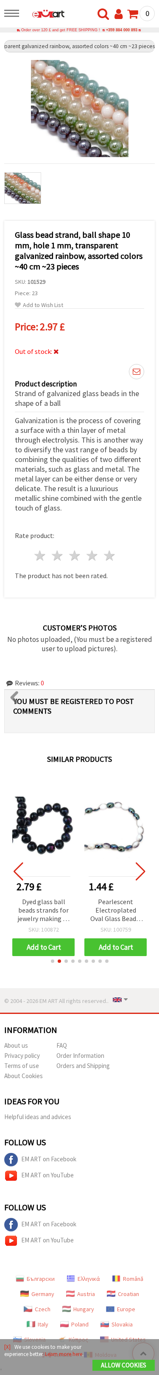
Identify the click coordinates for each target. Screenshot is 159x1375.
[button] (52, 961)
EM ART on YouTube (47, 1175)
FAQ (61, 1045)
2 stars (58, 555)
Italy (43, 1324)
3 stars (75, 555)
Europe (126, 1309)
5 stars (109, 555)
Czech (42, 1309)
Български (41, 1279)
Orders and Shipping (83, 1066)
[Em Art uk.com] (44, 14)
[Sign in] (120, 14)
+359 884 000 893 (121, 30)
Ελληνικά (89, 1279)
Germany (42, 1294)
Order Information (80, 1056)
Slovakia (122, 1324)
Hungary (83, 1309)
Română (133, 1279)
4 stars (92, 555)
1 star (40, 555)
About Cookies (23, 1076)
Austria (86, 1294)
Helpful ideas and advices (37, 1117)
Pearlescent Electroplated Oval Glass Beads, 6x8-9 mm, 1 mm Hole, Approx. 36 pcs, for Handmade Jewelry (74, 910)
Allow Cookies (123, 1365)
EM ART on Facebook (48, 1159)
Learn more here (63, 1354)
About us (16, 1045)
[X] (7, 1347)
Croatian (128, 1294)
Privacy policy (22, 1056)
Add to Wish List (43, 305)
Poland (80, 1324)
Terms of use (21, 1066)
